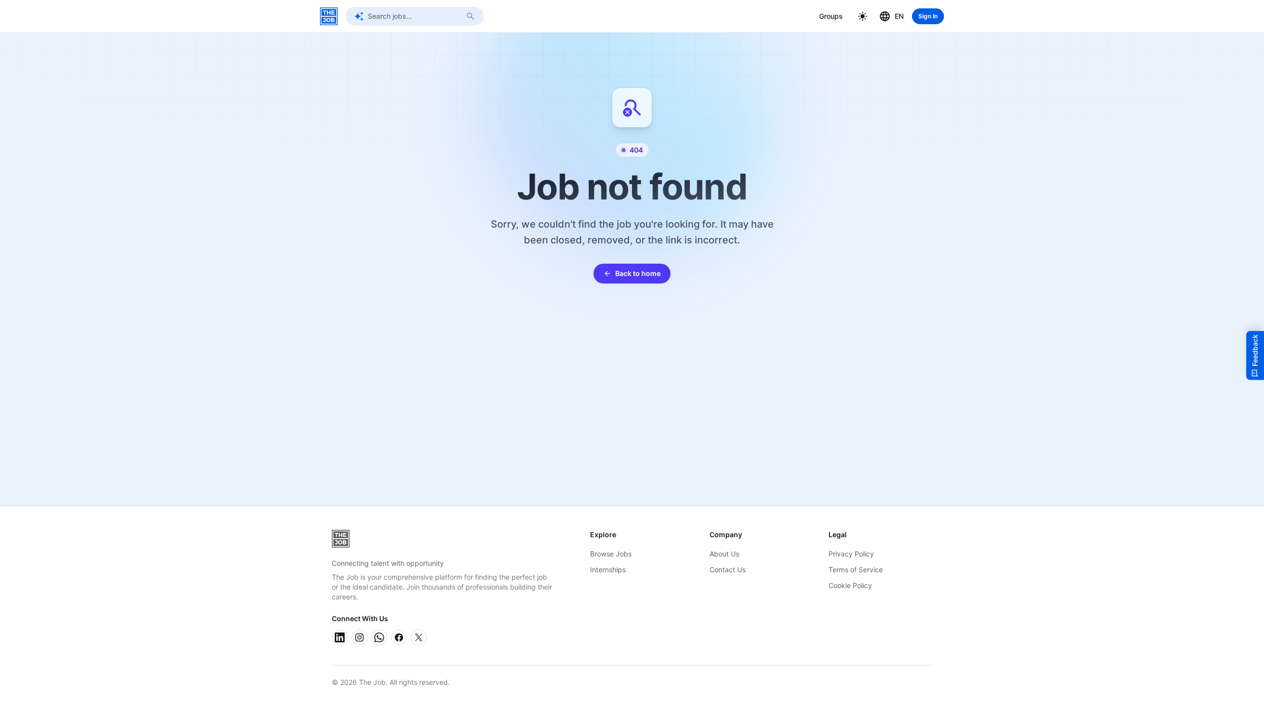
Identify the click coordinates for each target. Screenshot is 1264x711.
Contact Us (728, 569)
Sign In (928, 16)
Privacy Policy (851, 554)
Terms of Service (856, 569)
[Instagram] (359, 637)
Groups (831, 16)
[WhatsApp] (379, 637)
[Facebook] (399, 637)
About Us (724, 554)
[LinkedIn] (340, 637)
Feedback (1255, 350)
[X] (419, 637)
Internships (608, 569)
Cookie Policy (850, 585)
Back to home (638, 273)
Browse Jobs (611, 554)
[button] (862, 16)
